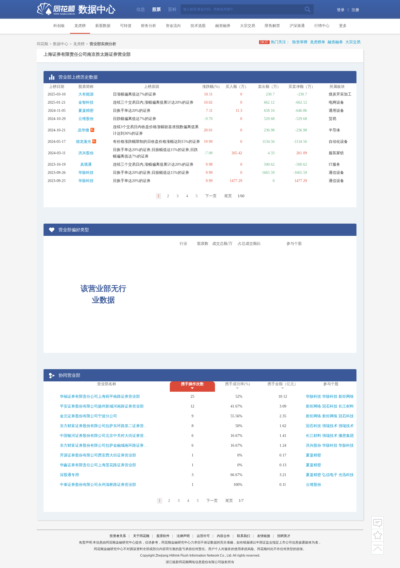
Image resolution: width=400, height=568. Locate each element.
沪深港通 (297, 26)
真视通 (86, 164)
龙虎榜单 (317, 42)
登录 (340, 10)
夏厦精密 (86, 111)
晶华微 (83, 130)
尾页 (228, 196)
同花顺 (42, 44)
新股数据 (102, 26)
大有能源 (86, 94)
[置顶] (377, 547)
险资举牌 (299, 42)
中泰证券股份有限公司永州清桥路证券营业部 (98, 485)
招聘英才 (283, 536)
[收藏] (377, 535)
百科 (172, 9)
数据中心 (96, 9)
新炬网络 (346, 396)
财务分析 (148, 26)
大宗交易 (247, 26)
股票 (156, 9)
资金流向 (173, 26)
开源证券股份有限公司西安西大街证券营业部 (98, 455)
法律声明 (183, 536)
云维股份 (86, 119)
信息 (140, 9)
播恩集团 (346, 436)
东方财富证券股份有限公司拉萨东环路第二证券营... (103, 426)
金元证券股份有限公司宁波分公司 (88, 416)
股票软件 (163, 536)
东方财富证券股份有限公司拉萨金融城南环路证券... (103, 445)
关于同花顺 (141, 536)
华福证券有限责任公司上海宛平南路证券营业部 (100, 396)
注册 (355, 10)
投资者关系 (118, 536)
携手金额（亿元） (282, 384)
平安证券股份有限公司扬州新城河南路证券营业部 (102, 406)
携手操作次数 (192, 384)
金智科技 (86, 102)
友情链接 (263, 536)
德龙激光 (83, 142)
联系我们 (243, 536)
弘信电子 (329, 475)
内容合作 (223, 536)
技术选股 (198, 26)
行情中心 (322, 26)
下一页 (211, 196)
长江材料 (346, 406)
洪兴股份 (86, 153)
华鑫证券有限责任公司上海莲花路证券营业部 (98, 465)
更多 (343, 26)
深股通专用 (69, 475)
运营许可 (203, 536)
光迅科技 (346, 475)
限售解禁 (272, 26)
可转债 (125, 26)
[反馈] (377, 522)
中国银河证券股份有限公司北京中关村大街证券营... (103, 436)
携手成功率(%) (237, 384)
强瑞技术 (329, 426)
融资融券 (222, 26)
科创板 (59, 26)
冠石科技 (329, 406)
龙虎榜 (80, 26)
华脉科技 (86, 173)
